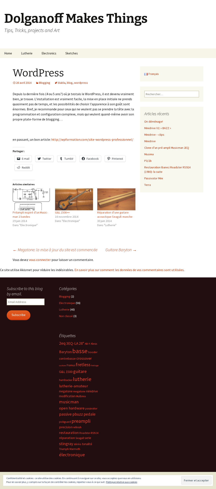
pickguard (65, 422)
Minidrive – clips (154, 134)
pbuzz (77, 414)
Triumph (64, 449)
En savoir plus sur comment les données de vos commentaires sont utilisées (129, 270)
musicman (69, 402)
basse (80, 351)
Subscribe (19, 315)
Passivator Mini (153, 178)
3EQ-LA (72, 343)
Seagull (80, 438)
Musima (149, 154)
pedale (90, 414)
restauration (69, 432)
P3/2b (148, 161)
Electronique (67, 303)
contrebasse (67, 359)
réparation (67, 438)
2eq (62, 343)
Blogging (44, 83)
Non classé (66, 316)
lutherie (82, 379)
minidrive (92, 391)
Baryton (65, 352)
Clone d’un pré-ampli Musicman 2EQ (166, 148)
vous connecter (40, 260)
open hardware (72, 408)
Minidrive (150, 141)
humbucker (65, 380)
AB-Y (87, 344)
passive (65, 414)
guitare (80, 371)
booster (92, 352)
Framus (71, 365)
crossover (84, 358)
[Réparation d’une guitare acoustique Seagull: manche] (116, 199)
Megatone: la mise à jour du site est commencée (55, 249)
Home (8, 53)
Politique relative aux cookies (121, 482)
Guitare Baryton (121, 249)
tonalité (87, 444)
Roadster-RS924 (88, 433)
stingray (66, 443)
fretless (83, 364)
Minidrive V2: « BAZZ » (157, 128)
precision (66, 427)
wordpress (81, 83)
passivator (91, 408)
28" (81, 343)
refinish (77, 427)
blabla (61, 83)
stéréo (77, 444)
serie (88, 438)
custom (62, 365)
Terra (147, 185)
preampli (81, 421)
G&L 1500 (66, 372)
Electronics (49, 53)
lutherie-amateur (73, 386)
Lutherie (26, 53)
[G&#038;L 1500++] (74, 199)
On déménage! (153, 121)
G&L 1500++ (62, 212)
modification (67, 396)
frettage (95, 365)
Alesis (94, 344)
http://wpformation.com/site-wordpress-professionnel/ (92, 139)
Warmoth (74, 449)
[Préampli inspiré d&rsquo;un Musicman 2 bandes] (32, 199)
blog (70, 83)
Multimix (81, 396)
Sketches (71, 53)
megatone (66, 391)
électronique (72, 455)
